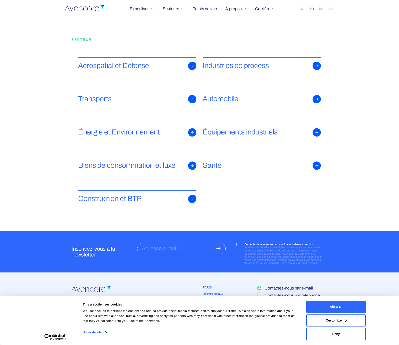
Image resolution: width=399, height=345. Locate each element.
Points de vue (204, 8)
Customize (334, 320)
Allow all (336, 306)
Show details (92, 332)
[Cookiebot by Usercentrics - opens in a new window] (55, 337)
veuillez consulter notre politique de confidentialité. (289, 263)
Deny (336, 334)
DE (330, 8)
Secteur (81, 39)
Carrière (262, 8)
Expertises (139, 8)
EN (321, 8)
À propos (233, 8)
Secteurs (171, 8)
